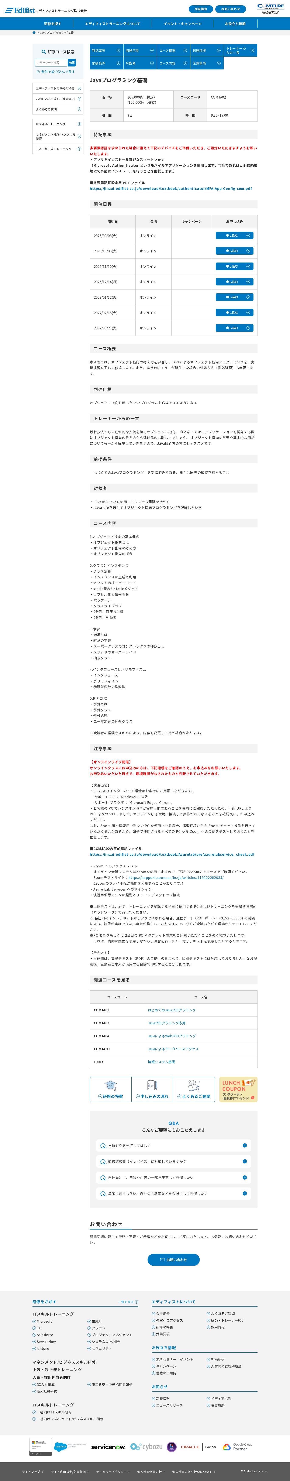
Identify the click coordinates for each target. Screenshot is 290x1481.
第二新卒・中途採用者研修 (112, 1384)
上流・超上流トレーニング (54, 149)
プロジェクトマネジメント (112, 1334)
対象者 (130, 63)
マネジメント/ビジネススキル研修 (56, 137)
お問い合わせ (230, 9)
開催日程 (132, 50)
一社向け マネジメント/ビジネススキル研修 (70, 1418)
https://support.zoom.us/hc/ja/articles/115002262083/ (176, 877)
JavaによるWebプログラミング (172, 1035)
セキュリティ (102, 1348)
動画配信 (218, 1359)
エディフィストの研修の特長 (55, 88)
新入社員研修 (47, 1391)
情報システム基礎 (161, 1061)
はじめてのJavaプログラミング (172, 1009)
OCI (39, 1327)
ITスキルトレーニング (51, 124)
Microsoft (44, 1321)
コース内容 (167, 63)
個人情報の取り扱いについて (192, 1472)
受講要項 (163, 1333)
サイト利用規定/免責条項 (68, 1472)
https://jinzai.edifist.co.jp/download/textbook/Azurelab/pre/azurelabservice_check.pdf (172, 854)
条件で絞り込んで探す (58, 71)
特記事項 (98, 50)
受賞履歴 (218, 1405)
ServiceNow (46, 1341)
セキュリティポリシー (111, 1472)
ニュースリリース (169, 1405)
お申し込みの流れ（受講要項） (56, 99)
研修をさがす (83, 1301)
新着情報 (163, 1398)
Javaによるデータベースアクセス (173, 1048)
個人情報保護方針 (149, 1472)
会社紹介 (163, 1313)
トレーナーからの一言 (236, 50)
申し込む (232, 235)
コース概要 (167, 50)
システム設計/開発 (106, 1341)
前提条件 (98, 63)
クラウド (98, 1327)
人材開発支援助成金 (226, 1366)
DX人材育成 (46, 1384)
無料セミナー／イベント (174, 1359)
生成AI (96, 1321)
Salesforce (45, 1334)
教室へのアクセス (169, 1320)
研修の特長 (164, 1327)
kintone (43, 1348)
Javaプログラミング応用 (167, 1022)
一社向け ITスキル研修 (54, 1412)
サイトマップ (31, 1472)
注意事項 (199, 63)
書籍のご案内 (166, 1372)
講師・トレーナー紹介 (228, 1320)
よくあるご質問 (46, 109)
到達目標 (199, 50)
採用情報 (201, 9)
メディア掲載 (221, 1398)
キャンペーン (166, 1366)
